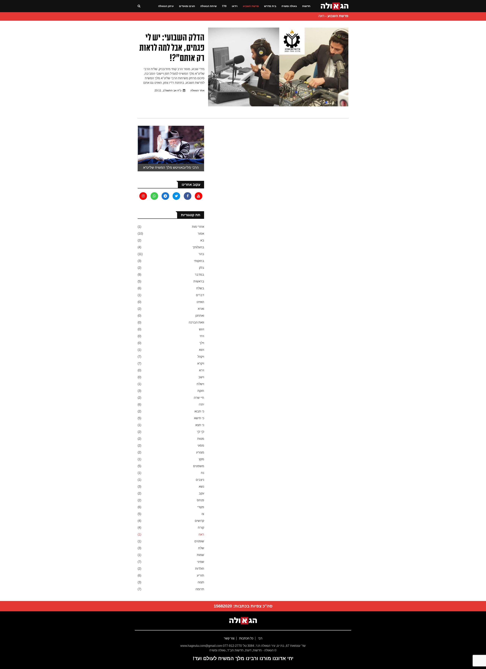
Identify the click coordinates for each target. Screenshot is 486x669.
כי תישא (199, 418)
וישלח (200, 384)
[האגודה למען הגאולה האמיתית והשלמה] (334, 5)
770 (224, 6)
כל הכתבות (245, 638)
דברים (200, 295)
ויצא (201, 349)
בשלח (200, 288)
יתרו (201, 404)
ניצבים (200, 479)
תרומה (200, 589)
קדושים (199, 520)
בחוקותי (199, 261)
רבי (259, 638)
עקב (201, 493)
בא (202, 240)
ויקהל (200, 356)
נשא (201, 486)
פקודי (200, 507)
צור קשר (229, 638)
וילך (201, 343)
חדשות (306, 6)
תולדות (199, 568)
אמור (201, 233)
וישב (201, 377)
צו (203, 514)
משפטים (198, 466)
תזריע (200, 575)
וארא (201, 308)
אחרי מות (198, 226)
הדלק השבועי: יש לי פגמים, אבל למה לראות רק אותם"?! (171, 48)
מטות (200, 438)
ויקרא (200, 363)
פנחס (200, 500)
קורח (201, 527)
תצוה (201, 582)
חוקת (200, 390)
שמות (200, 555)
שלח (201, 548)
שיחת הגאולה (208, 6)
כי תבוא (199, 411)
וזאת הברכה (196, 322)
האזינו (200, 302)
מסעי (200, 445)
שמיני (200, 561)
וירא (201, 370)
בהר (201, 254)
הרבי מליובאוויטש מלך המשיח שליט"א (171, 167)
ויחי (202, 336)
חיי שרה (199, 397)
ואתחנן (199, 315)
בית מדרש (270, 6)
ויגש (201, 329)
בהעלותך (198, 247)
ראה (201, 534)
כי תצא (199, 425)
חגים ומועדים (187, 6)
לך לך (200, 431)
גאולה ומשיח (289, 6)
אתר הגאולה (197, 90)
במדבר (199, 274)
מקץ (201, 459)
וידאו (234, 6)
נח (202, 472)
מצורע (200, 452)
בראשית (198, 281)
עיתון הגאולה (166, 6)
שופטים (199, 541)
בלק (201, 267)
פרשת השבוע (251, 6)
